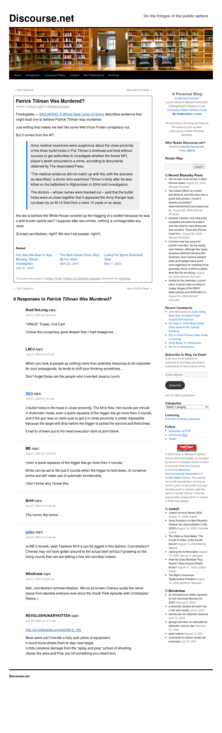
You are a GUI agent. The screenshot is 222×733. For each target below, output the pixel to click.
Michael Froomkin (58, 106)
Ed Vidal (174, 323)
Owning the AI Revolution (184, 551)
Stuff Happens (23, 90)
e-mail (197, 114)
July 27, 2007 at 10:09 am (41, 505)
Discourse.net (41, 18)
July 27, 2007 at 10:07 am (41, 453)
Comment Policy (55, 75)
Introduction (33, 75)
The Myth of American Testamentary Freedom (182, 577)
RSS (188, 430)
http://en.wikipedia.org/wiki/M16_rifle (53, 629)
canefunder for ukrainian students (188, 614)
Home (17, 75)
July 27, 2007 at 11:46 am (41, 537)
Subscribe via (177, 431)
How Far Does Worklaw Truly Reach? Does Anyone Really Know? (186, 563)
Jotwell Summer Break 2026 (185, 512)
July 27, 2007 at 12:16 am (41, 315)
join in (191, 150)
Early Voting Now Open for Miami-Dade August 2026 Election (187, 315)
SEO (29, 393)
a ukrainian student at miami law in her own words (188, 608)
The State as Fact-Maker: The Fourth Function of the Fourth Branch (186, 540)
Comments (178, 435)
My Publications (94, 75)
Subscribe (175, 385)
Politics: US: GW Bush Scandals (82, 278)
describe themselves (192, 146)
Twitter (172, 438)
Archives (113, 75)
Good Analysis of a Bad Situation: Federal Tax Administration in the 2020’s (188, 524)
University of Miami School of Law (187, 110)
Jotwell (173, 509)
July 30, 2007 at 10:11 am (41, 620)
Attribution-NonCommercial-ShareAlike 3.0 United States (184, 473)
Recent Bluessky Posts (185, 175)
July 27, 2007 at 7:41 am (40, 398)
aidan (30, 531)
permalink (125, 278)
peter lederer (176, 633)
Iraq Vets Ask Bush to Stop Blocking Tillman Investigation (34, 259)
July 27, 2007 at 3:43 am (40, 354)
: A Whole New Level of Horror (71, 114)
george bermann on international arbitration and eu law (188, 623)
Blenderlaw (176, 590)
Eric (171, 335)
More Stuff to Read (139, 90)
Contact (75, 75)
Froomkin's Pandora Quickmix (182, 419)
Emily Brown (176, 343)
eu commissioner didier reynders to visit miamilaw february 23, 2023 (188, 598)
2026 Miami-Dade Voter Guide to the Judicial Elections (186, 327)
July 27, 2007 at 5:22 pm (40, 579)
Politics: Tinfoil (53, 278)
